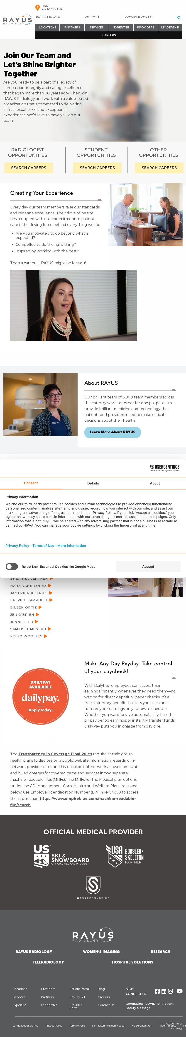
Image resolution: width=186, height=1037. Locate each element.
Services (96, 27)
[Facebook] (157, 991)
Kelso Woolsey (26, 636)
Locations (47, 27)
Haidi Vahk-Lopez (28, 586)
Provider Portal (139, 17)
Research (160, 952)
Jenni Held (21, 622)
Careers (109, 35)
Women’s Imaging (101, 952)
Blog (101, 989)
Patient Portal (48, 17)
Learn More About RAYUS (112, 432)
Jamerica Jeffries (29, 593)
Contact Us (106, 1005)
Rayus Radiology (34, 952)
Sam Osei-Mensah (28, 629)
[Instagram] (170, 991)
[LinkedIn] (164, 991)
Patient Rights (167, 1025)
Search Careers (28, 168)
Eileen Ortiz (23, 607)
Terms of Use (77, 1025)
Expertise (121, 27)
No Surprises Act (141, 1025)
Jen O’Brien (22, 615)
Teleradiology (48, 962)
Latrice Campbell (29, 600)
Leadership (170, 27)
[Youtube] (179, 991)
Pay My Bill (93, 17)
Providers (145, 27)
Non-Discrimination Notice (108, 1025)
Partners (72, 27)
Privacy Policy (53, 1025)
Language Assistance (25, 1025)
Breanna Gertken (29, 578)
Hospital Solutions (132, 962)
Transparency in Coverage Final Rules (55, 754)
